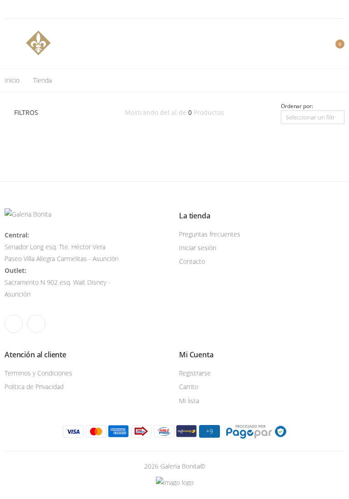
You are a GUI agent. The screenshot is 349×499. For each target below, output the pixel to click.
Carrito (188, 386)
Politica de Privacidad (34, 386)
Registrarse (195, 373)
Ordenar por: (297, 106)
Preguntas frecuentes (209, 234)
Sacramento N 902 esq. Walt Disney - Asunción (57, 282)
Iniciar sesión (197, 247)
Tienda (42, 80)
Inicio (12, 80)
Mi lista (189, 400)
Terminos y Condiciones (38, 373)
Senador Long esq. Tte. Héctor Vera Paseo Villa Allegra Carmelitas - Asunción (62, 247)
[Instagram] (19, 9)
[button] (333, 43)
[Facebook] (7, 9)
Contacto (192, 261)
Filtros (26, 112)
